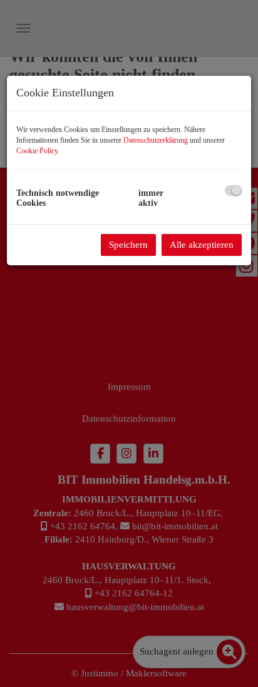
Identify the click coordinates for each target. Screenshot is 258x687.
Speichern (128, 245)
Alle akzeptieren (202, 245)
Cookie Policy (37, 150)
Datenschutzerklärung (155, 140)
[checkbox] (233, 190)
